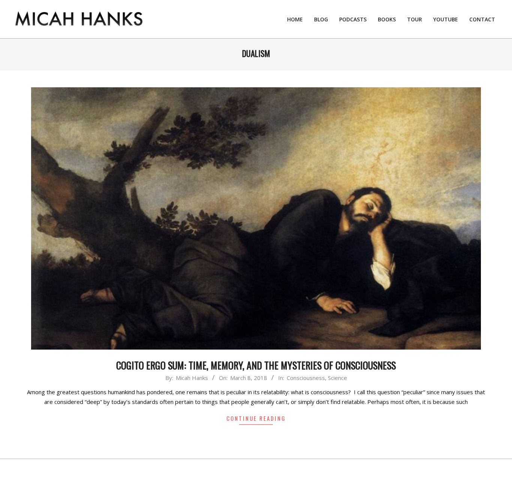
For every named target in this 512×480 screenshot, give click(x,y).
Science (337, 377)
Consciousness (306, 377)
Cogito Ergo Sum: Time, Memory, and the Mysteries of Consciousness (256, 365)
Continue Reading (256, 418)
